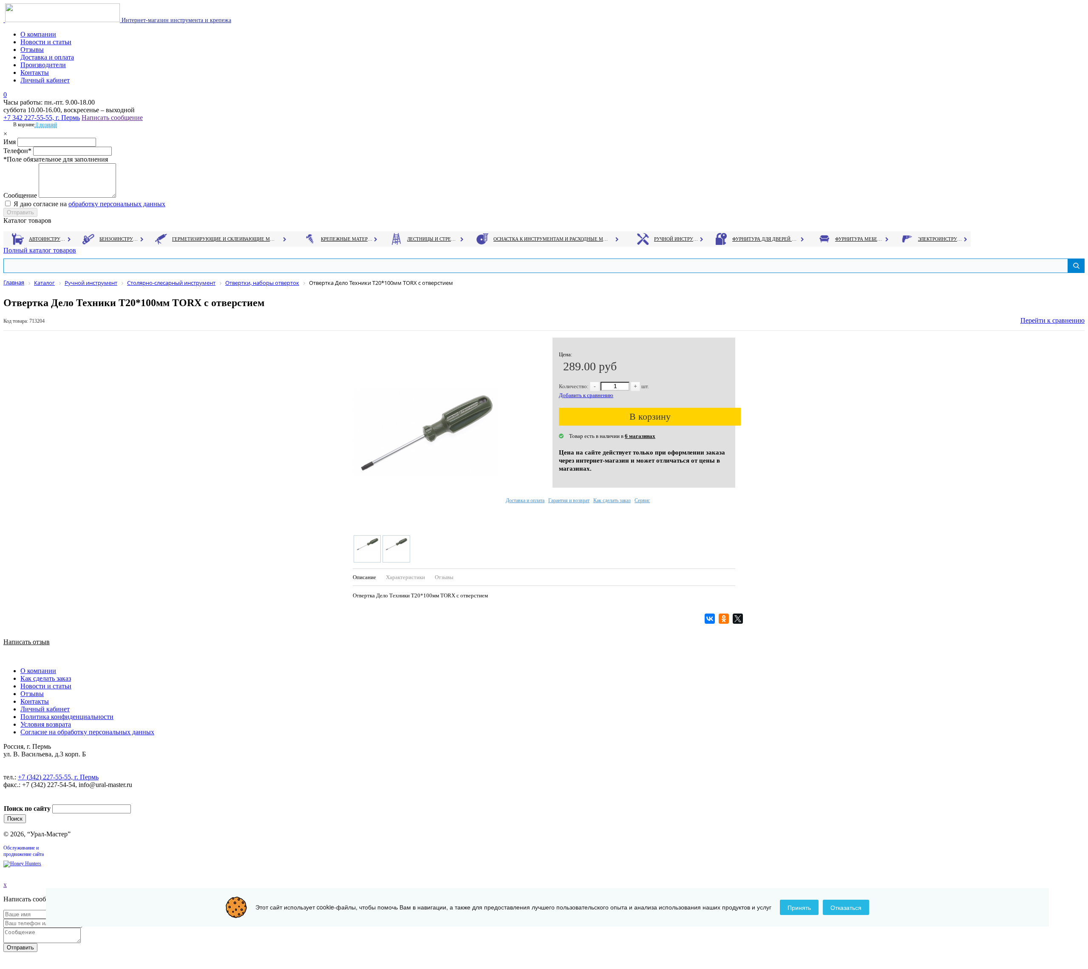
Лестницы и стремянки (433, 239)
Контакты (34, 72)
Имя (9, 141)
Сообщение (20, 195)
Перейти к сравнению (1052, 320)
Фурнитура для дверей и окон (765, 239)
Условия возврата (45, 724)
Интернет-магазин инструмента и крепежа (175, 20)
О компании (38, 34)
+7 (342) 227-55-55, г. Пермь (58, 777)
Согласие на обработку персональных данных (87, 732)
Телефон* (17, 150)
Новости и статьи (45, 41)
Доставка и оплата (47, 57)
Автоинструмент (48, 239)
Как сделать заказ (612, 500)
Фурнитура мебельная (859, 239)
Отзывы (32, 49)
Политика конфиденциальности (66, 716)
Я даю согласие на (89, 203)
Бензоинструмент (119, 239)
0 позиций (45, 125)
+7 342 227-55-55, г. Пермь (41, 117)
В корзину (650, 416)
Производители (43, 64)
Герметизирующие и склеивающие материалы (224, 239)
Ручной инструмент (676, 239)
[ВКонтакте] (711, 619)
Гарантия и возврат (568, 500)
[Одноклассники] (725, 619)
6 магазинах (640, 436)
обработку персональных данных (116, 203)
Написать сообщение (112, 117)
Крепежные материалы (347, 239)
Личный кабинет (45, 80)
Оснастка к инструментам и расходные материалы (550, 239)
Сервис (642, 500)
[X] (739, 619)
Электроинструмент (940, 239)
